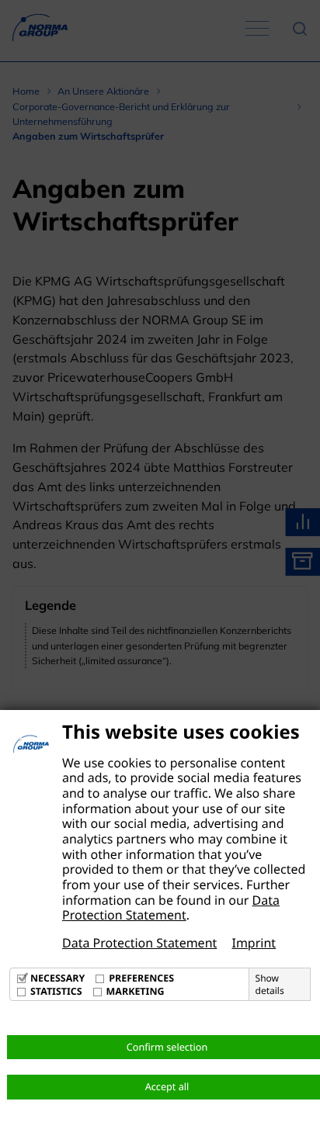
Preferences (141, 978)
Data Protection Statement (171, 908)
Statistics (56, 991)
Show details (270, 984)
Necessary (57, 978)
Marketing (135, 991)
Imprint (253, 942)
